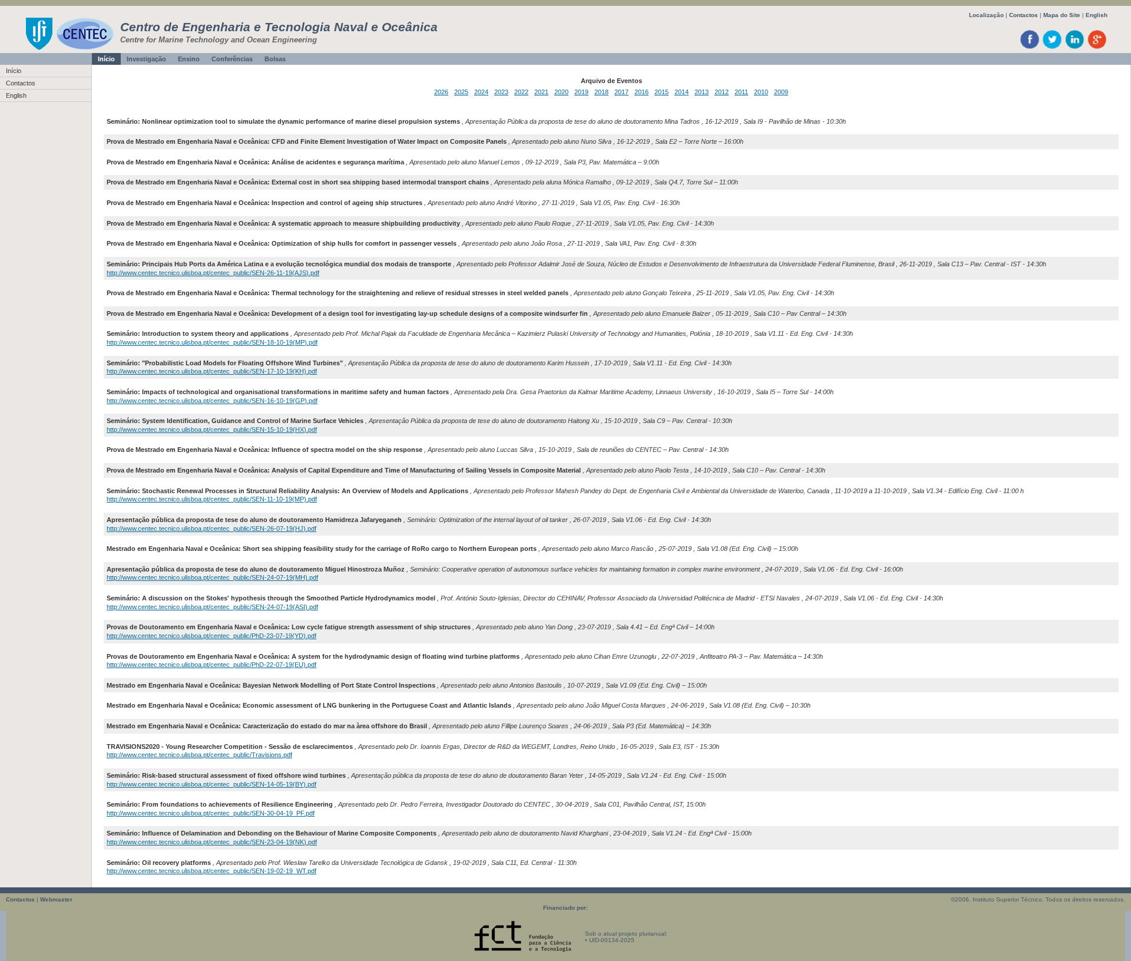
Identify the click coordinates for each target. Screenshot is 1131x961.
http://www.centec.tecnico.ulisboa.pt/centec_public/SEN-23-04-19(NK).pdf (212, 842)
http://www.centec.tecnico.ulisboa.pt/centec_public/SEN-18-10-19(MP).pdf (212, 342)
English (1096, 15)
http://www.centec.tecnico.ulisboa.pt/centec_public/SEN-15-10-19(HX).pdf (212, 429)
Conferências (232, 58)
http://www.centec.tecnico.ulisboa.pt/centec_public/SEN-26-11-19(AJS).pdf (213, 272)
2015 (661, 91)
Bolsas (275, 58)
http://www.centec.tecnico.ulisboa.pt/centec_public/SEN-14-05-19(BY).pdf (211, 784)
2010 (761, 91)
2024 (481, 91)
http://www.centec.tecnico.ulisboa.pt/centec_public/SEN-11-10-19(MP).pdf (212, 499)
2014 (681, 91)
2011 (741, 91)
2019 (581, 91)
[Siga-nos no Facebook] (1030, 48)
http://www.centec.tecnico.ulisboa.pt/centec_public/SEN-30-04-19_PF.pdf (211, 813)
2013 (702, 91)
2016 (641, 91)
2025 (461, 91)
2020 (561, 91)
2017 (621, 91)
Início (106, 58)
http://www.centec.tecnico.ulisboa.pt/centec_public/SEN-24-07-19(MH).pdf (212, 577)
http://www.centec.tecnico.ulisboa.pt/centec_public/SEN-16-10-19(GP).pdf (212, 400)
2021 (541, 91)
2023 (501, 91)
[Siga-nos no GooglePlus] (1097, 48)
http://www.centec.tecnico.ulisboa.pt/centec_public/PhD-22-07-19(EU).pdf (211, 664)
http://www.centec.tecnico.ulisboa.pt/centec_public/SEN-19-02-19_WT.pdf (211, 870)
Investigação (146, 58)
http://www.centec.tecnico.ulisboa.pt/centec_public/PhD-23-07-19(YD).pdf (211, 635)
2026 (441, 91)
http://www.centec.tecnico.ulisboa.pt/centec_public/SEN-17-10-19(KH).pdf (212, 371)
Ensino (189, 58)
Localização (986, 15)
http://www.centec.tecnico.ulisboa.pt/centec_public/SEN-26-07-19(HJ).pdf (211, 528)
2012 (722, 91)
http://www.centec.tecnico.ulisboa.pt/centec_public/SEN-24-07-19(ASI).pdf (212, 606)
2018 (601, 91)
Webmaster (56, 899)
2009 (781, 91)
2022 (521, 91)
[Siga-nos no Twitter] (1052, 48)
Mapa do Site (1061, 15)
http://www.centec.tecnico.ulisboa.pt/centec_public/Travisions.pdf (199, 754)
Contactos (1023, 15)
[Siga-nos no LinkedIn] (1074, 48)
